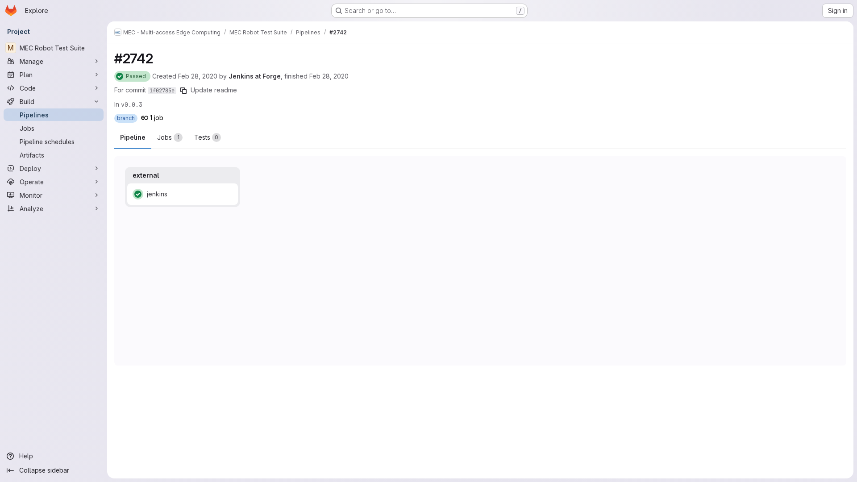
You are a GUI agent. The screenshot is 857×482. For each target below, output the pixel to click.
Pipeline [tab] (133, 137)
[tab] (169, 137)
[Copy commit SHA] (183, 90)
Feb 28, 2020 (197, 76)
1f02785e (162, 90)
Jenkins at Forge (255, 76)
